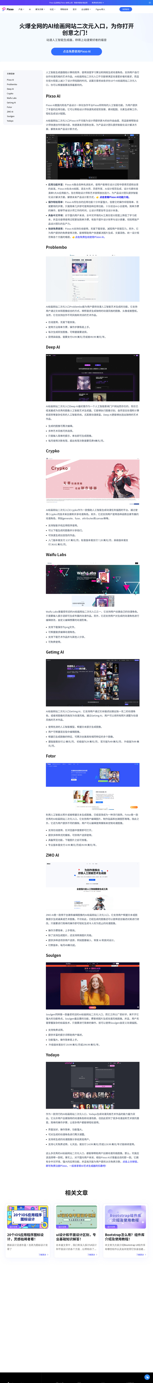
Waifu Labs (11, 97)
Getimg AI (11, 102)
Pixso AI (10, 79)
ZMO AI (10, 111)
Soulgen (10, 116)
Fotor (9, 107)
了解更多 (42, 1254)
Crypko (10, 93)
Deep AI (10, 88)
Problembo (12, 84)
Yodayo (10, 120)
